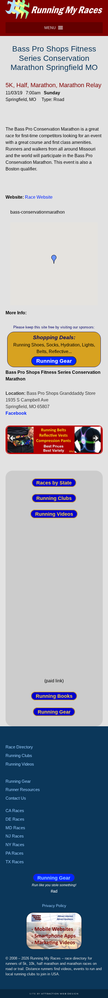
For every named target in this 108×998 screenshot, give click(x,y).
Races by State (54, 482)
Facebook (16, 413)
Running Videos (54, 514)
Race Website (39, 197)
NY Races (15, 844)
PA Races (15, 853)
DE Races (15, 819)
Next (95, 438)
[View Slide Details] (54, 439)
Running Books (54, 696)
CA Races (15, 810)
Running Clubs (54, 498)
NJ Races (15, 836)
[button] (50, 27)
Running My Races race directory (54, 9)
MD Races (15, 827)
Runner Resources (23, 789)
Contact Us (16, 798)
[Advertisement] (54, 593)
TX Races (15, 861)
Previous (13, 438)
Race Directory (19, 747)
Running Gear (54, 361)
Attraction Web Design (60, 993)
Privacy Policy (54, 905)
